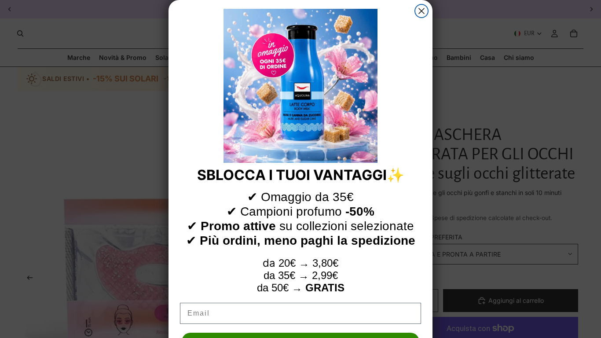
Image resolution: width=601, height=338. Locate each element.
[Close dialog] (421, 11)
